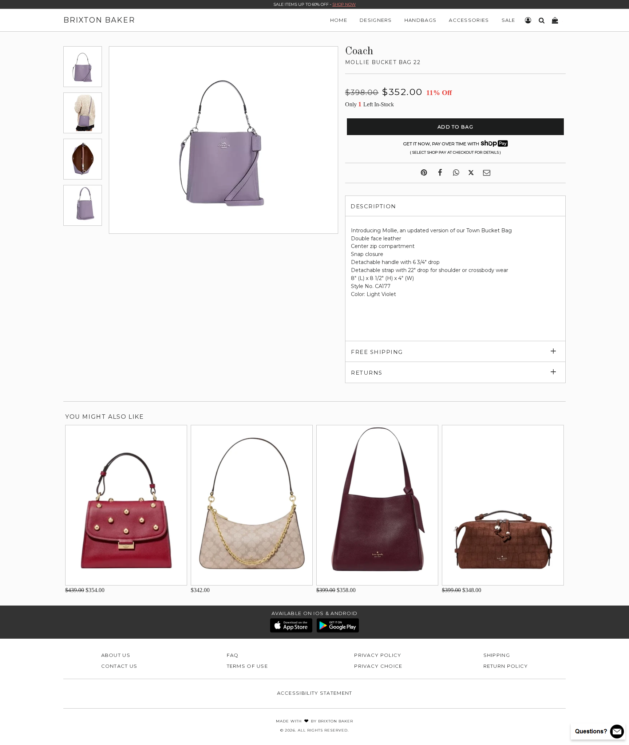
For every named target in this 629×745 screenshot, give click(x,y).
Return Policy (505, 666)
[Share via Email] (487, 173)
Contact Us (119, 666)
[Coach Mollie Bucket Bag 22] (83, 66)
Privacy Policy (377, 655)
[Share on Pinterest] (423, 173)
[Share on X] (471, 173)
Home (338, 20)
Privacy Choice (378, 666)
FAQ (233, 655)
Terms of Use (247, 666)
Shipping (496, 655)
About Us (115, 655)
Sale (508, 20)
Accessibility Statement (314, 693)
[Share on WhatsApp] (455, 173)
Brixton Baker (99, 20)
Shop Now (344, 4)
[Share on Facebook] (439, 173)
